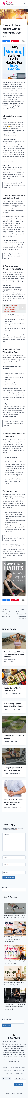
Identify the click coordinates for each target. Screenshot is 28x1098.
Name (5, 857)
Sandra (7, 741)
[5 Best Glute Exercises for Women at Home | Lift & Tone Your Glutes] (15, 908)
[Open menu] (24, 3)
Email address (7, 1019)
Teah (5, 36)
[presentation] (14, 641)
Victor (6, 773)
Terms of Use (19, 1073)
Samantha (7, 693)
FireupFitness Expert (10, 659)
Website (5, 872)
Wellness (5, 22)
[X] (6, 1078)
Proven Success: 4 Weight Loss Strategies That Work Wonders (14, 654)
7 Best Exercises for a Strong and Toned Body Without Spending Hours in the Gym (14, 1006)
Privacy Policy (9, 1073)
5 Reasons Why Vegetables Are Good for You (7, 613)
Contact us (20, 1070)
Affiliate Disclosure (10, 1070)
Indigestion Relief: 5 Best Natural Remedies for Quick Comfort (13, 802)
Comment (6, 834)
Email (5, 865)
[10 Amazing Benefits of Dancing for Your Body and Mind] (15, 952)
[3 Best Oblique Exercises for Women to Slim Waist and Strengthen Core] (15, 928)
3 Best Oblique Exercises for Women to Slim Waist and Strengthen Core (13, 939)
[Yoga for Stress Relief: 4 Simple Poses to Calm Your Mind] (15, 973)
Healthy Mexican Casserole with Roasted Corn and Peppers (21, 614)
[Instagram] (9, 1078)
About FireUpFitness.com (17, 1067)
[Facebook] (3, 1078)
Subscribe (6, 1025)
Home (5, 1067)
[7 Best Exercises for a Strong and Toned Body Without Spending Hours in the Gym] (15, 995)
